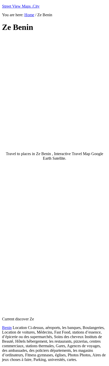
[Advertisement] (54, 92)
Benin (7, 327)
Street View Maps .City (21, 6)
